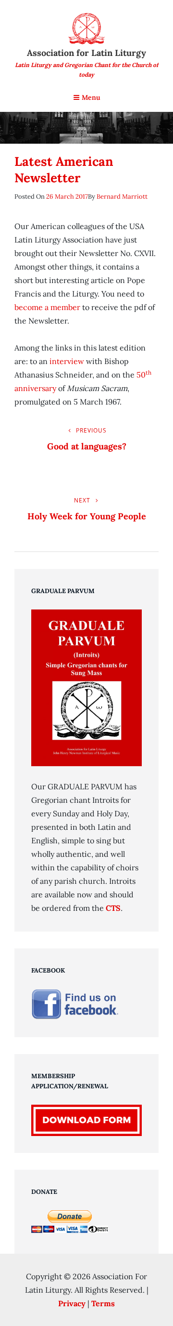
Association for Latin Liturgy (86, 52)
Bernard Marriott (122, 196)
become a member (47, 307)
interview (66, 361)
